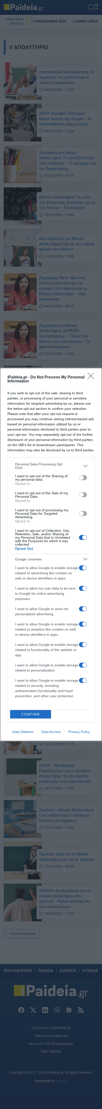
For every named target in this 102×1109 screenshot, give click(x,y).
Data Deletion (23, 732)
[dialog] (51, 554)
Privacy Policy (79, 732)
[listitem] (51, 465)
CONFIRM (31, 714)
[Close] (92, 377)
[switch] (83, 477)
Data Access (51, 732)
